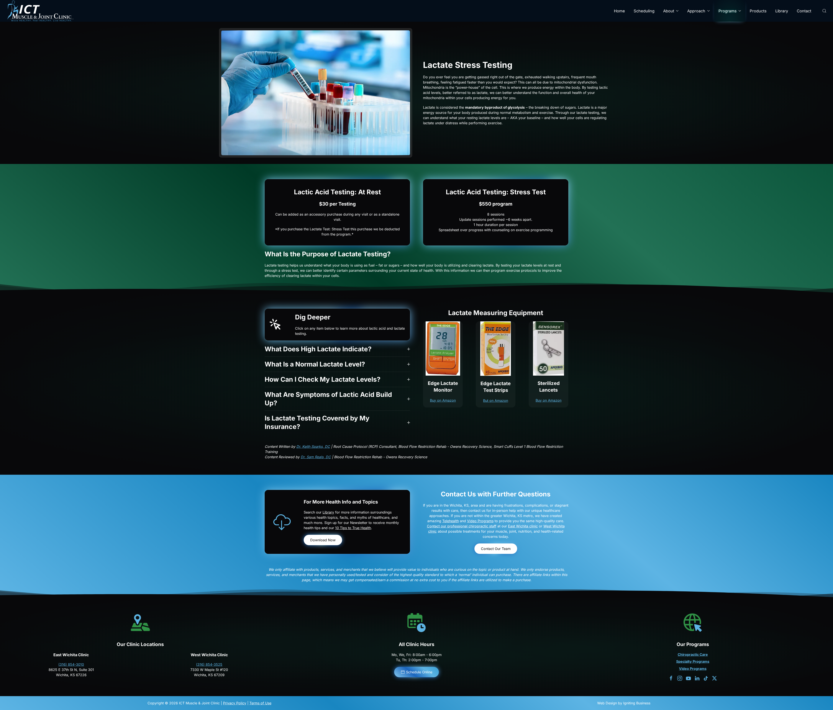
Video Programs (480, 521)
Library (781, 11)
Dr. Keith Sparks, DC (313, 446)
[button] (824, 11)
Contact (804, 11)
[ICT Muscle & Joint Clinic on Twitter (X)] (714, 678)
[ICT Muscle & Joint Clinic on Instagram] (679, 678)
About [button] (668, 11)
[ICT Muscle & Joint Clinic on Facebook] (671, 678)
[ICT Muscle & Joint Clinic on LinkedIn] (697, 678)
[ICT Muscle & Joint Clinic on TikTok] (705, 678)
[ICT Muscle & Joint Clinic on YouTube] (688, 678)
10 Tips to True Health (353, 528)
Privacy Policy (234, 703)
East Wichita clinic (523, 526)
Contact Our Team (496, 548)
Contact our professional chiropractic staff (461, 526)
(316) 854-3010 (71, 664)
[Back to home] (40, 11)
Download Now (323, 540)
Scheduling (644, 11)
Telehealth (450, 521)
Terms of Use (260, 703)
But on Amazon (495, 400)
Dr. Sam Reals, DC (316, 457)
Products (758, 11)
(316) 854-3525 (209, 664)
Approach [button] (696, 11)
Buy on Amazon (443, 400)
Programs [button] (727, 11)
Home (619, 11)
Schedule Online (419, 672)
